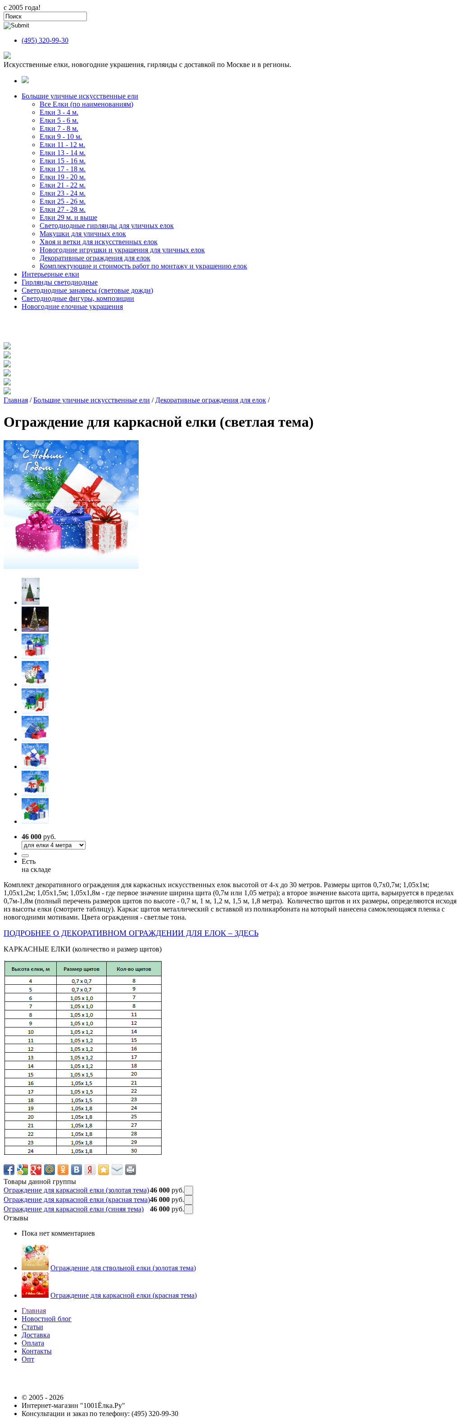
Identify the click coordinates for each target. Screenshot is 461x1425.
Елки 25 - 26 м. (63, 201)
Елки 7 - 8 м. (59, 128)
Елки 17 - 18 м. (63, 169)
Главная (16, 400)
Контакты (37, 1351)
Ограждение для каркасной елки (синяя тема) (74, 1209)
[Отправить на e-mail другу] (117, 1169)
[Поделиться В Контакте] (76, 1169)
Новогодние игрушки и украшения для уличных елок (122, 250)
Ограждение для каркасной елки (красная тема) (77, 1199)
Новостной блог (47, 1318)
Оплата (33, 1343)
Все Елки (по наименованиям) (86, 104)
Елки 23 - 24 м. (63, 193)
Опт (28, 1359)
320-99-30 (45, 40)
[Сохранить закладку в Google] (22, 1169)
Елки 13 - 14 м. (63, 152)
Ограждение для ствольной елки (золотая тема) (123, 1268)
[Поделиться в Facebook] (9, 1169)
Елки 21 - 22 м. (63, 185)
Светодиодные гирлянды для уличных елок (107, 225)
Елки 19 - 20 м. (63, 177)
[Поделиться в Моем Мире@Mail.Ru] (49, 1169)
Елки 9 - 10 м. (61, 136)
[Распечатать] (130, 1169)
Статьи (32, 1327)
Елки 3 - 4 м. (59, 112)
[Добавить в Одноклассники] (63, 1169)
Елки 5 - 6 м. (59, 120)
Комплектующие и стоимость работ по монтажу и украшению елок (143, 266)
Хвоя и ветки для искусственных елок (99, 242)
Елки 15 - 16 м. (63, 161)
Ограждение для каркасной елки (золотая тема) (76, 1190)
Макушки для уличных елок (83, 233)
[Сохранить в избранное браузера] (103, 1169)
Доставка (36, 1335)
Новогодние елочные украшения (72, 306)
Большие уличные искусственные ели (80, 96)
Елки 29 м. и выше (68, 217)
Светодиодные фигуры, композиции (78, 298)
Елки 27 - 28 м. (63, 209)
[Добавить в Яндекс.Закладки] (90, 1169)
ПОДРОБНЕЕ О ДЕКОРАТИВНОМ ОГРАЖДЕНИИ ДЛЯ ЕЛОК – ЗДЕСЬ (131, 933)
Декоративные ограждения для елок (95, 258)
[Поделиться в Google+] (36, 1169)
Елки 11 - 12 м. (62, 144)
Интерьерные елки (50, 274)
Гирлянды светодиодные (60, 282)
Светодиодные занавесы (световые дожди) (87, 290)
